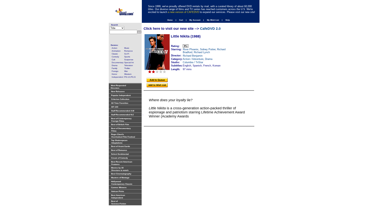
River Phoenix (190, 49)
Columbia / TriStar (193, 62)
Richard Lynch (202, 52)
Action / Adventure (193, 59)
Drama (208, 59)
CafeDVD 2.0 (210, 29)
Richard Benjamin (193, 55)
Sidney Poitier (207, 49)
